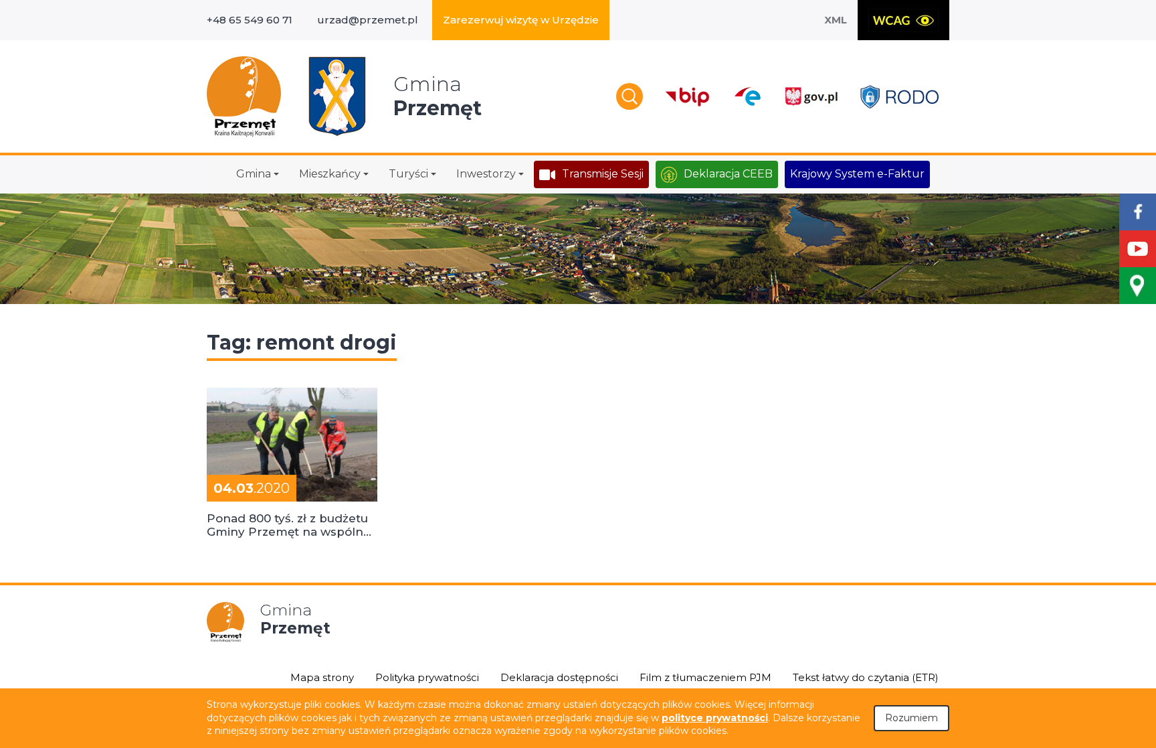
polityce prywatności (715, 718)
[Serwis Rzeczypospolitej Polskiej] (811, 97)
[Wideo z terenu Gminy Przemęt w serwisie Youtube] (1137, 248)
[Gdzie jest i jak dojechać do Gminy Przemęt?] (1137, 285)
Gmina (253, 173)
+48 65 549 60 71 (249, 19)
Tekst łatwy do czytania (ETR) (866, 677)
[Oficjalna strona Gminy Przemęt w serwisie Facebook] (1137, 212)
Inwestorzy (486, 173)
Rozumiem (911, 718)
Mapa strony (322, 677)
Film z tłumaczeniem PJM (705, 677)
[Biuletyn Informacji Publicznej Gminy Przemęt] (688, 97)
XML (835, 19)
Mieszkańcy (330, 173)
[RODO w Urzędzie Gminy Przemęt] (899, 97)
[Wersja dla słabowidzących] (903, 20)
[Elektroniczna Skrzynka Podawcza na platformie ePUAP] (747, 96)
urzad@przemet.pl (367, 19)
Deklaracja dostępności (559, 677)
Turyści (408, 173)
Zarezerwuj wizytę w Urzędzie (521, 19)
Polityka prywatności (427, 677)
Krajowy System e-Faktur (857, 173)
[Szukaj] (629, 96)
